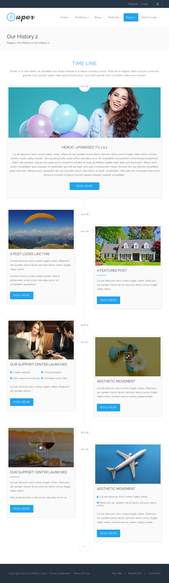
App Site (117, 573)
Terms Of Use (81, 573)
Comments (154, 573)
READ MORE (84, 186)
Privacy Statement (60, 573)
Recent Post (135, 573)
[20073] (21, 17)
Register (133, 4)
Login (145, 4)
